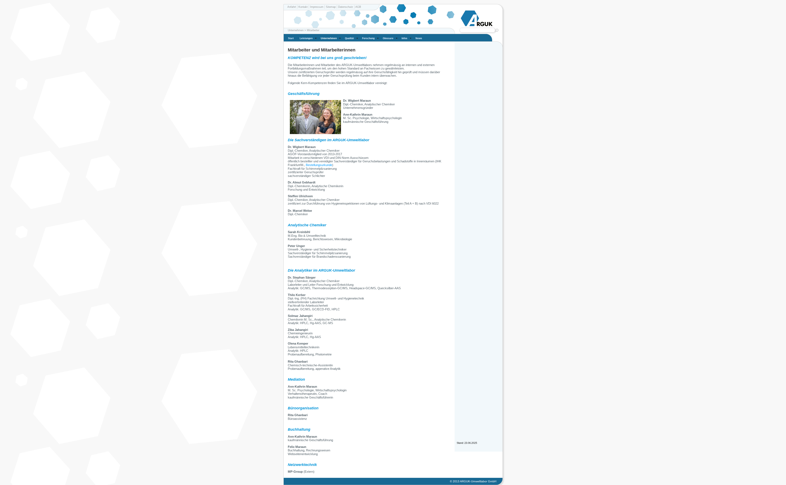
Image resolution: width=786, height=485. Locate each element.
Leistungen (306, 38)
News (419, 38)
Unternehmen (329, 38)
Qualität (349, 38)
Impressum (316, 6)
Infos (404, 38)
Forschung (368, 38)
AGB (358, 6)
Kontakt (303, 6)
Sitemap (331, 6)
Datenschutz (345, 6)
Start (291, 38)
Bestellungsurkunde (319, 165)
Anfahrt (291, 6)
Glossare (388, 38)
